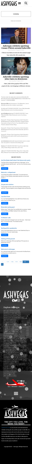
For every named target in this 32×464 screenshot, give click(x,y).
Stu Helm (3, 108)
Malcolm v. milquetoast (8, 172)
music (7, 354)
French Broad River (18, 338)
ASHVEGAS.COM (5, 427)
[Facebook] (13, 300)
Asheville (14, 310)
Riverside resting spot (8, 207)
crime (18, 329)
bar (6, 320)
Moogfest (22, 350)
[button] (19, 3)
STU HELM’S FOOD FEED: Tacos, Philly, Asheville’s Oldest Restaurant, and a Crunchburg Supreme (14, 115)
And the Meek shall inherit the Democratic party (15, 160)
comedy (15, 327)
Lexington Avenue (10, 347)
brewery (21, 324)
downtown (16, 331)
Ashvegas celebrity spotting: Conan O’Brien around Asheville (16, 47)
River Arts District (11, 361)
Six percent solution (7, 184)
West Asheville (10, 375)
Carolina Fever (5, 196)
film (17, 336)
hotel (22, 345)
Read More (4, 168)
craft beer (8, 329)
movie (7, 352)
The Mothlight (9, 366)
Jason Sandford (11, 50)
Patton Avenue (19, 357)
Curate (7, 331)
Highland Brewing (10, 345)
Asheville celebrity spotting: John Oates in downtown (16, 78)
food (7, 338)
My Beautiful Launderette (9, 228)
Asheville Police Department (14, 317)
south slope (9, 364)
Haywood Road (9, 343)
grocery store (20, 341)
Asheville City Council (12, 315)
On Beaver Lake (6, 217)
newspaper (8, 357)
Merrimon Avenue (10, 350)
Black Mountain (10, 324)
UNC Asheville (9, 373)
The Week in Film (10, 371)
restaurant (21, 359)
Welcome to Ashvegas (8, 249)
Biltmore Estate (10, 322)
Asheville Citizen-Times (12, 313)
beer (13, 320)
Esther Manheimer (10, 334)
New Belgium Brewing (19, 354)
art (6, 310)
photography (9, 359)
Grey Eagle (8, 341)
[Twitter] (16, 300)
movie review (16, 352)
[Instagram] (18, 300)
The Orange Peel (10, 368)
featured (8, 336)
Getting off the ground (8, 239)
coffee (7, 327)
